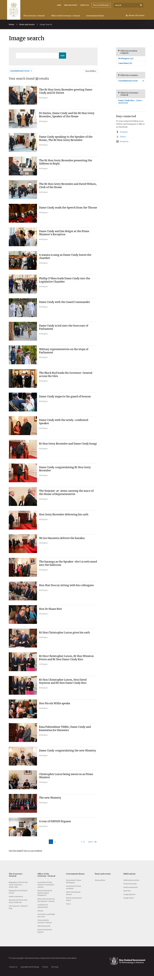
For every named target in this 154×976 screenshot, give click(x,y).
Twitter (123, 137)
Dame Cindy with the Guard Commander (64, 302)
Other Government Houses (73, 893)
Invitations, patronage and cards (46, 915)
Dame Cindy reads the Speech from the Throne (68, 207)
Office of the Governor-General (65, 16)
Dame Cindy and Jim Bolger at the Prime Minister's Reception (64, 233)
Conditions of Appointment (42, 906)
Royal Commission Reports (44, 931)
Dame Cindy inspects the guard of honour (65, 396)
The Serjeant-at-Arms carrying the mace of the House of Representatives (66, 492)
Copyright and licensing (30, 967)
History (40, 911)
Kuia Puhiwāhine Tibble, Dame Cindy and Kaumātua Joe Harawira (65, 728)
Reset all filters (90, 71)
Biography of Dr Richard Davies (18, 892)
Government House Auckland (73, 887)
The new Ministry (50, 797)
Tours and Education (101, 5)
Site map (54, 967)
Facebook (123, 132)
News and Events (70, 5)
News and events (27, 24)
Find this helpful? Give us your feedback (25, 851)
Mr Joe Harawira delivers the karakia (62, 538)
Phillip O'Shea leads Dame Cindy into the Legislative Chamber (64, 280)
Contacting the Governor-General (44, 921)
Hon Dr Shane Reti (50, 608)
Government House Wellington (73, 881)
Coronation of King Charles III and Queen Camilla (45, 884)
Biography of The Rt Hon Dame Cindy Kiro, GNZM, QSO (18, 884)
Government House (95, 16)
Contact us (84, 5)
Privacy (45, 967)
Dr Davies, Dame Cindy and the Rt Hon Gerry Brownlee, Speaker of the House (66, 115)
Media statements (16, 897)
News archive (100, 880)
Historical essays (130, 884)
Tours (68, 904)
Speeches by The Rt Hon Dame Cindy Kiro (18, 901)
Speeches (127, 891)
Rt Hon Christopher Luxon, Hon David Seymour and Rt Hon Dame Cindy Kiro (63, 681)
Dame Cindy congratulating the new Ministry (67, 750)
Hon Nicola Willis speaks (54, 703)
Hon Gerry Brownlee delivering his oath (63, 514)
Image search (128, 898)
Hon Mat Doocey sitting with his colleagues (66, 585)
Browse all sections (136, 15)
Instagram (124, 141)
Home (59, 5)
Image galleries (129, 894)
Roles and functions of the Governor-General (46, 900)
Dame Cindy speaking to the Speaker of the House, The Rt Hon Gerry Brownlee (66, 138)
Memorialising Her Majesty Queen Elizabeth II (44, 893)
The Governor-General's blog (18, 907)
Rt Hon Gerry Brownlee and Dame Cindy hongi (68, 443)
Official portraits (43, 926)
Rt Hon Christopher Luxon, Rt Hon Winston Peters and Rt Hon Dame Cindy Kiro (66, 657)
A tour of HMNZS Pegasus (55, 821)
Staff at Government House (74, 899)
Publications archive (131, 880)
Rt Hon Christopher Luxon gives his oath (64, 632)
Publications (129, 874)
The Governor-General (34, 16)
